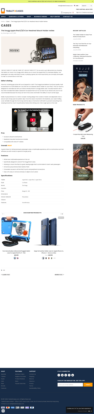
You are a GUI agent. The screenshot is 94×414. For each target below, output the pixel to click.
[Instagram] (65, 375)
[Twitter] (62, 375)
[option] (16, 238)
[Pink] (18, 258)
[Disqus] (47, 300)
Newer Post (59, 274)
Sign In (78, 12)
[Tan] (49, 258)
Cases (7, 21)
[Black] (46, 258)
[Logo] (12, 10)
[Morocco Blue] (43, 258)
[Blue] (15, 258)
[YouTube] (72, 375)
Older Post (6, 274)
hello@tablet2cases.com (17, 404)
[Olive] (52, 258)
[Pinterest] (69, 375)
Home (3, 21)
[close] (92, 1)
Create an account (87, 12)
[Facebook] (59, 375)
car (4, 270)
